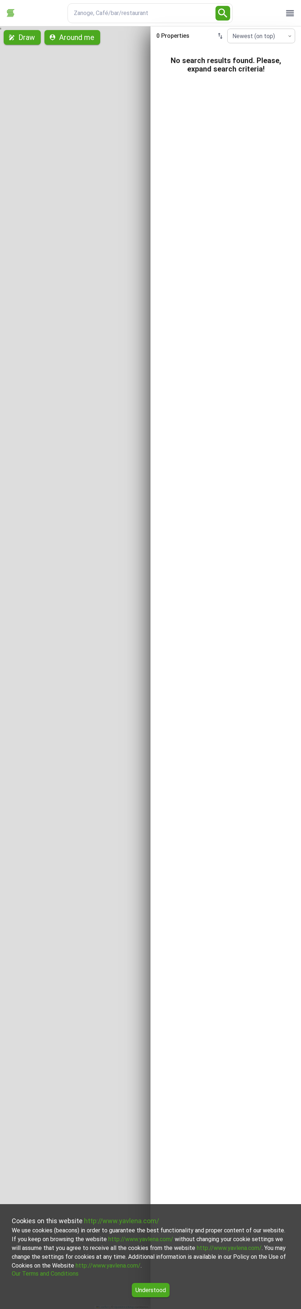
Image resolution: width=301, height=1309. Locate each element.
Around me (76, 37)
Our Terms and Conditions (45, 1273)
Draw (26, 37)
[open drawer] (290, 13)
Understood (150, 1290)
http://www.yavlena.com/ (121, 1221)
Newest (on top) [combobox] (253, 36)
